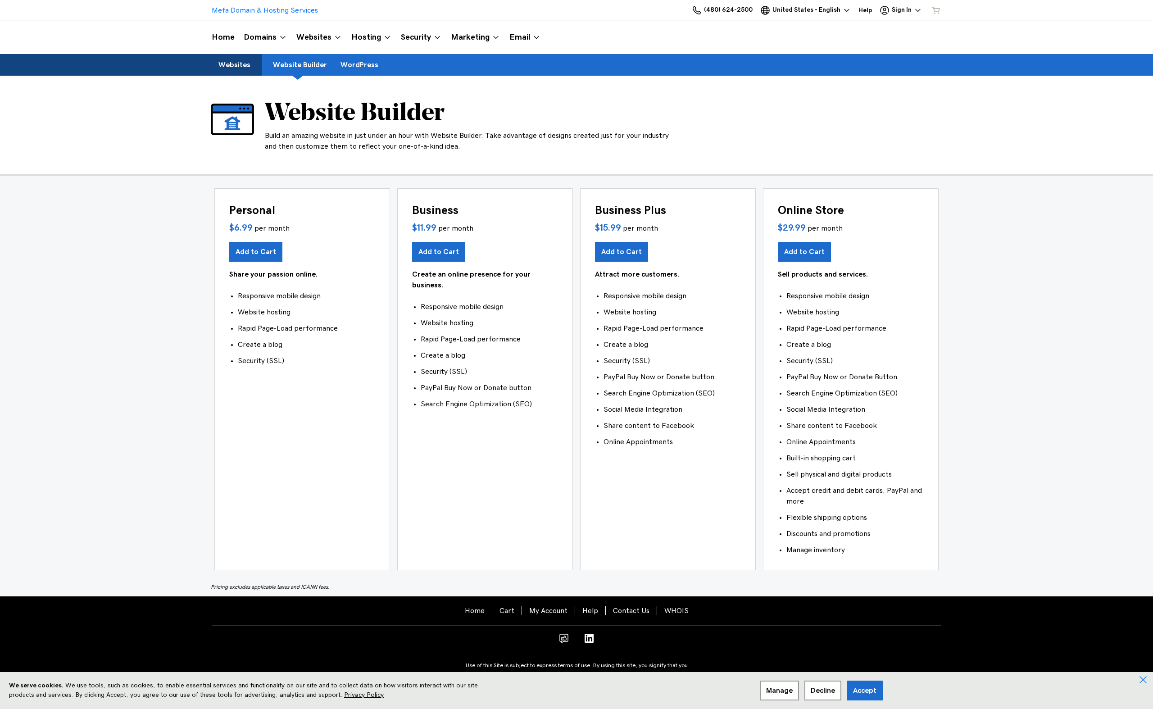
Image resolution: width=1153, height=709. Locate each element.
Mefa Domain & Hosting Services (265, 10)
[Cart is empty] (936, 10)
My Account (548, 610)
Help (590, 610)
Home (475, 610)
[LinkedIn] (589, 641)
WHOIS (676, 610)
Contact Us (631, 610)
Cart (506, 610)
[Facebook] (563, 641)
